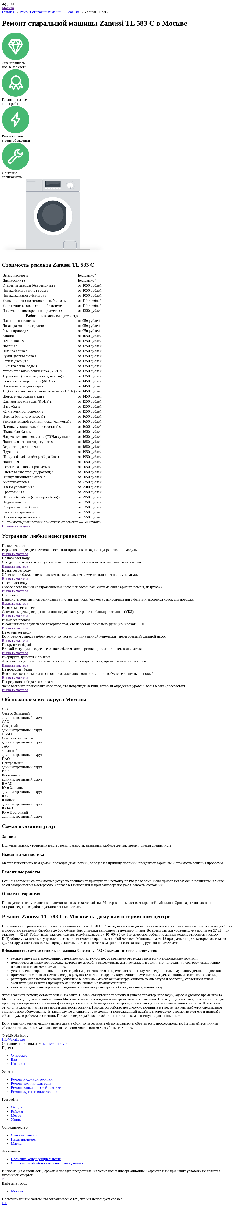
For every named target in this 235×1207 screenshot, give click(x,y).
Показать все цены (16, 526)
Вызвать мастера (15, 554)
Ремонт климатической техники (36, 1087)
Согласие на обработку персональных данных (47, 1163)
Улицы (16, 1120)
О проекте (19, 1055)
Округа (16, 1107)
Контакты (18, 1064)
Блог (14, 1060)
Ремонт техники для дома (31, 1083)
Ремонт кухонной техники (32, 1079)
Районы (17, 1111)
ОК (4, 1203)
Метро (16, 1115)
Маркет (17, 1143)
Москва (8, 8)
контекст (55, 1043)
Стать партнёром (24, 1135)
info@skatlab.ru (13, 1039)
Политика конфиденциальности (36, 1159)
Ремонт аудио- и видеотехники (35, 1092)
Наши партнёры (23, 1139)
